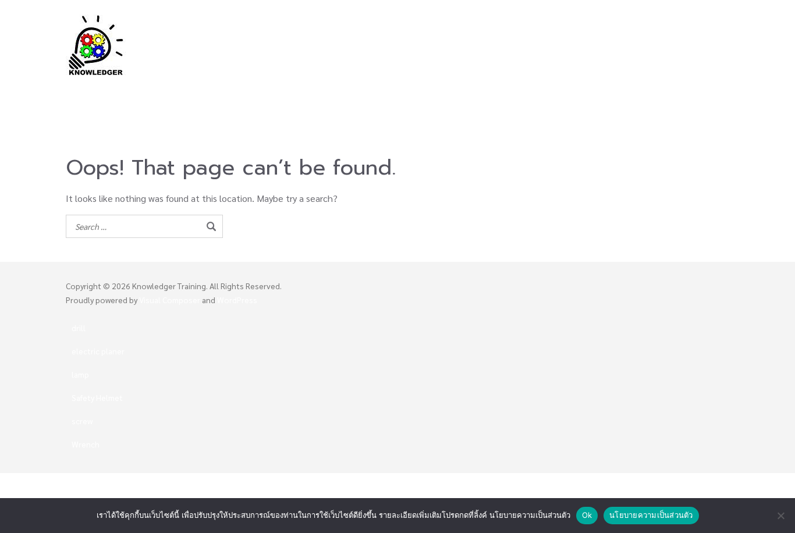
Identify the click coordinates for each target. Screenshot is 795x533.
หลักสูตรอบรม (405, 86)
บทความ (458, 103)
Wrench (86, 444)
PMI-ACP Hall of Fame (593, 86)
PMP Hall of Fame (496, 86)
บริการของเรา (678, 86)
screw (82, 420)
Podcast (506, 103)
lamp (80, 374)
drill (79, 327)
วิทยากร (336, 86)
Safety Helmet (97, 397)
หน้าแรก (290, 86)
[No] (780, 515)
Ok (587, 515)
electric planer (98, 351)
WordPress (237, 299)
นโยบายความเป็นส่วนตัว (651, 515)
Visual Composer (169, 299)
